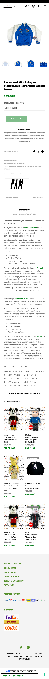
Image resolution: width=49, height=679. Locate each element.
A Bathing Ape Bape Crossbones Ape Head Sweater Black (32, 485)
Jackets (22, 163)
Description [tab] (24, 210)
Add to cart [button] (9, 448)
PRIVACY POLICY (11, 576)
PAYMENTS (9, 585)
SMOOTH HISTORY (12, 563)
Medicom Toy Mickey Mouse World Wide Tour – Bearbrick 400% (11, 535)
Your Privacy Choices (23, 671)
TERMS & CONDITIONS (14, 581)
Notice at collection (13, 675)
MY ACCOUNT (10, 572)
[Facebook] (35, 152)
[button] (27, 6)
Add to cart (16, 118)
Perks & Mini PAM (15, 174)
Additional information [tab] (24, 214)
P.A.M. (28, 166)
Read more (30, 448)
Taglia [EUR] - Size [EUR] (14, 103)
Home (6, 76)
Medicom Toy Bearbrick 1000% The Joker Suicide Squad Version (31, 535)
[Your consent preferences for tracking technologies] (44, 674)
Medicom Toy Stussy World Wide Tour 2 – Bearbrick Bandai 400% (11, 487)
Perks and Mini (30, 227)
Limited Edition (20, 166)
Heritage (11, 166)
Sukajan (7, 169)
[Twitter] (39, 152)
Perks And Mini (35, 166)
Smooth (40, 268)
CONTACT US (10, 568)
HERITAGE (13, 76)
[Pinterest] (43, 152)
